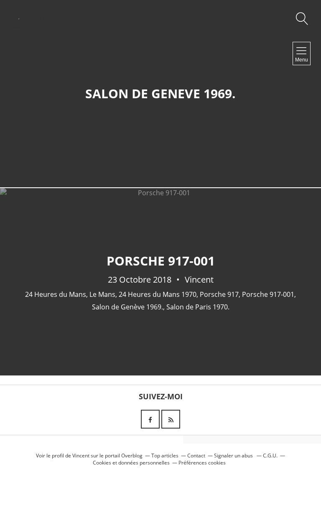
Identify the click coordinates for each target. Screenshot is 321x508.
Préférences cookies (202, 462)
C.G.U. (270, 455)
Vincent (80, 455)
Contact (196, 455)
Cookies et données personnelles (131, 462)
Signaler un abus (234, 455)
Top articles (164, 455)
